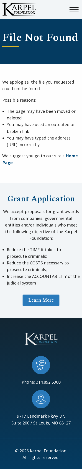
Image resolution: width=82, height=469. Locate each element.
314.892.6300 (48, 382)
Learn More (41, 300)
